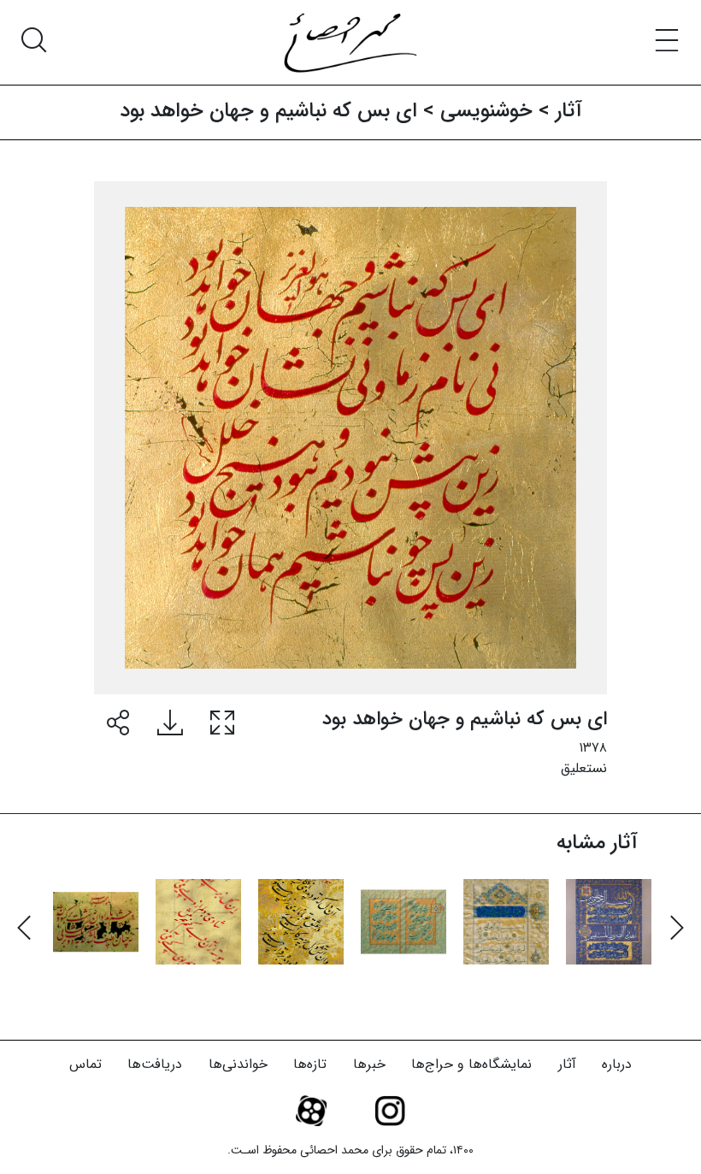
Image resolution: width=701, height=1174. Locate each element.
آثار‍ (569, 111)
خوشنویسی (486, 111)
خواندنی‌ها (238, 1064)
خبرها (369, 1064)
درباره (617, 1064)
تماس (85, 1064)
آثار (567, 1064)
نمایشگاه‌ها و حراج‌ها (471, 1064)
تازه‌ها (310, 1064)
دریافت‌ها (154, 1064)
